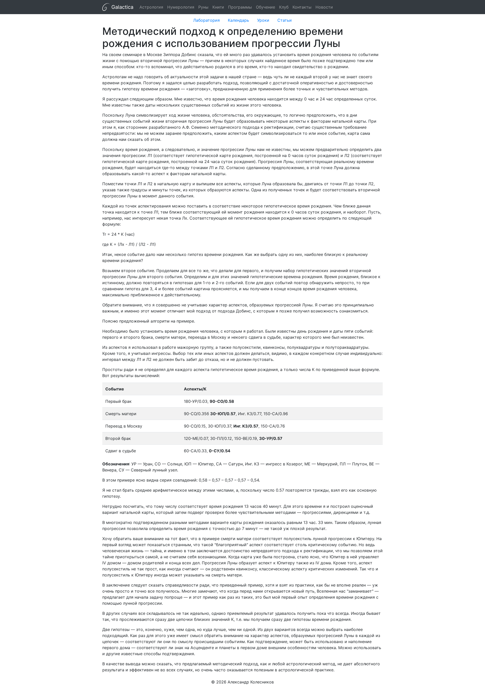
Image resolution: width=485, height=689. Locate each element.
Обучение (265, 7)
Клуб (283, 7)
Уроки (263, 20)
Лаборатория (206, 20)
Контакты (302, 7)
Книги (218, 7)
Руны (203, 7)
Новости (324, 7)
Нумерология (180, 7)
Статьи (284, 20)
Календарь (238, 20)
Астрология (151, 7)
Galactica (121, 7)
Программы (240, 7)
